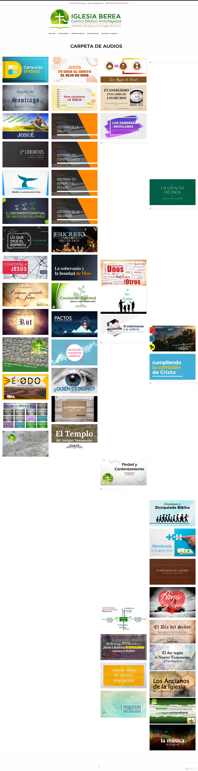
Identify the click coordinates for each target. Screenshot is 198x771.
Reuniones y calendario (109, 33)
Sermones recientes (77, 33)
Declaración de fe (93, 33)
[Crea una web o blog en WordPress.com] (99, 767)
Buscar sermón (63, 33)
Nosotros (52, 33)
